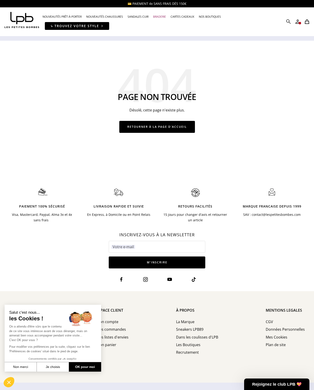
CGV (269, 322)
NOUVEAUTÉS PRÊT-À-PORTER (62, 17)
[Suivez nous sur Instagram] (145, 279)
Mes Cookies (276, 337)
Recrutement (187, 352)
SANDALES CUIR (138, 17)
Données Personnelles (285, 329)
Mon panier (106, 345)
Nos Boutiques (210, 17)
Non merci (20, 367)
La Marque (185, 322)
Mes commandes (111, 329)
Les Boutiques (188, 345)
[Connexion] (297, 21)
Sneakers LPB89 (189, 329)
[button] (8, 382)
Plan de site (276, 345)
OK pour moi (85, 367)
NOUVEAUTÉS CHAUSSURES (104, 17)
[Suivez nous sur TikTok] (194, 279)
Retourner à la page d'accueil (157, 127)
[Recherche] (288, 21)
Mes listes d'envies (112, 337)
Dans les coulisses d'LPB (197, 337)
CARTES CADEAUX (182, 17)
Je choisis (53, 367)
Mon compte (107, 322)
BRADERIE (159, 17)
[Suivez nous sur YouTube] (169, 279)
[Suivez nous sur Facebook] (121, 279)
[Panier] (307, 21)
